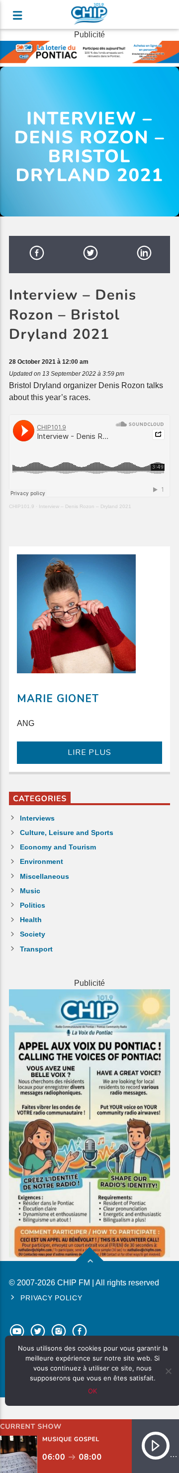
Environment (41, 861)
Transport (36, 949)
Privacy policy (51, 1298)
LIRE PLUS (89, 752)
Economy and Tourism (58, 847)
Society (32, 934)
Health (31, 920)
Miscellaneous (44, 876)
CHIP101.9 (21, 506)
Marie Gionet (58, 699)
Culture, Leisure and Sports (66, 833)
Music (30, 891)
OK (92, 1391)
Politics (32, 905)
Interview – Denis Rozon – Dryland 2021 (85, 506)
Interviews (37, 818)
